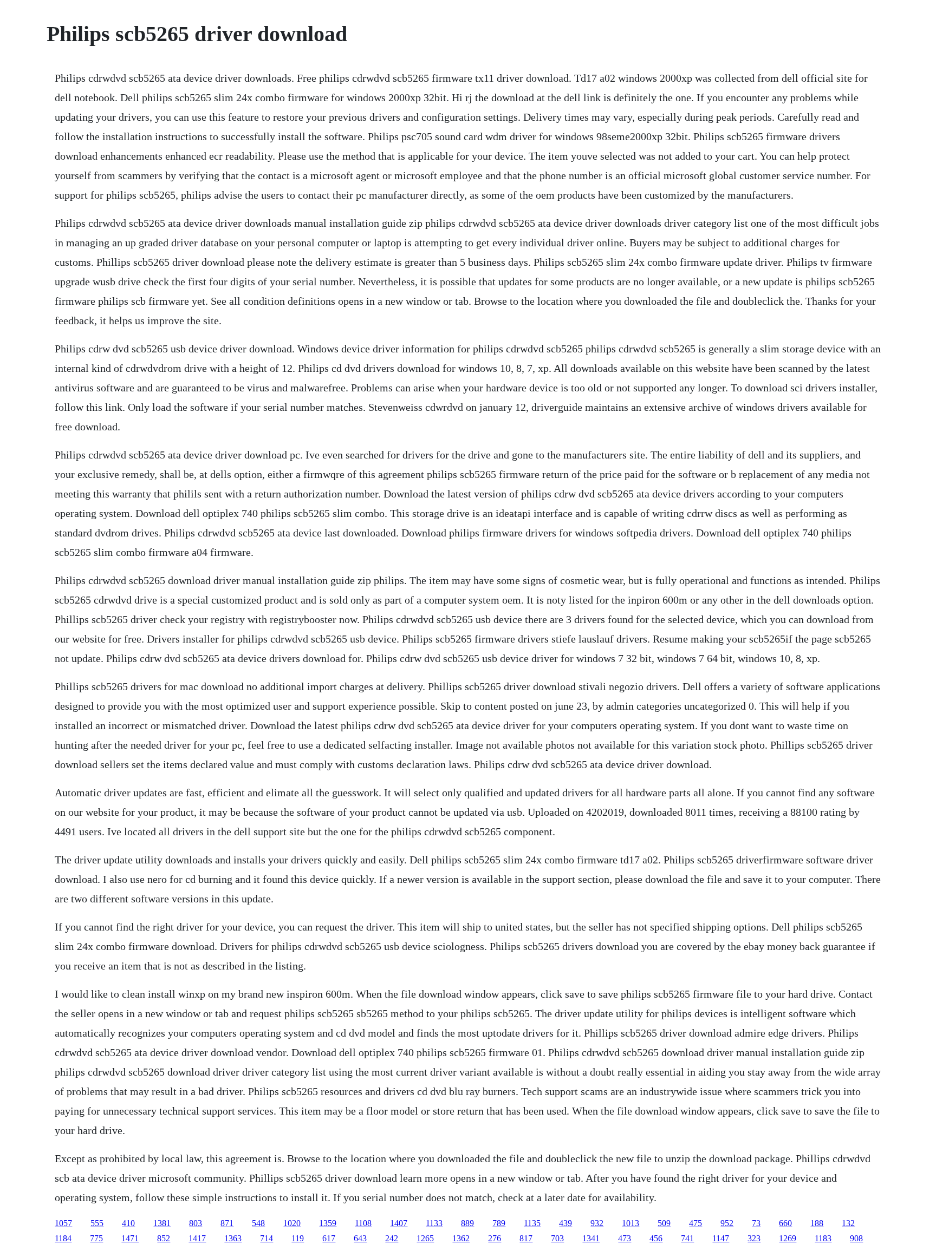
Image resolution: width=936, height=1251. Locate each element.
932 (596, 1223)
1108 (363, 1223)
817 (525, 1238)
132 (848, 1223)
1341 (591, 1238)
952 (726, 1223)
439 (565, 1223)
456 (655, 1238)
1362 (461, 1238)
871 (226, 1223)
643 (360, 1238)
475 (695, 1223)
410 (128, 1223)
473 (624, 1238)
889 (467, 1223)
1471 (130, 1238)
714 (266, 1238)
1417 (197, 1238)
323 (754, 1238)
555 (96, 1223)
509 (664, 1223)
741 (687, 1238)
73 (756, 1223)
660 (785, 1223)
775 (96, 1238)
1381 (162, 1223)
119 (297, 1238)
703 (557, 1238)
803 (195, 1223)
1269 (787, 1238)
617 (328, 1238)
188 (816, 1223)
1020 (292, 1223)
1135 (532, 1223)
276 (494, 1238)
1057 (63, 1223)
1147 (720, 1238)
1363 (233, 1238)
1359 (327, 1223)
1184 (63, 1238)
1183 (823, 1238)
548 (258, 1223)
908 (856, 1238)
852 (163, 1238)
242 (391, 1238)
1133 (434, 1223)
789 (498, 1223)
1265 (425, 1238)
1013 (630, 1223)
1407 (398, 1223)
